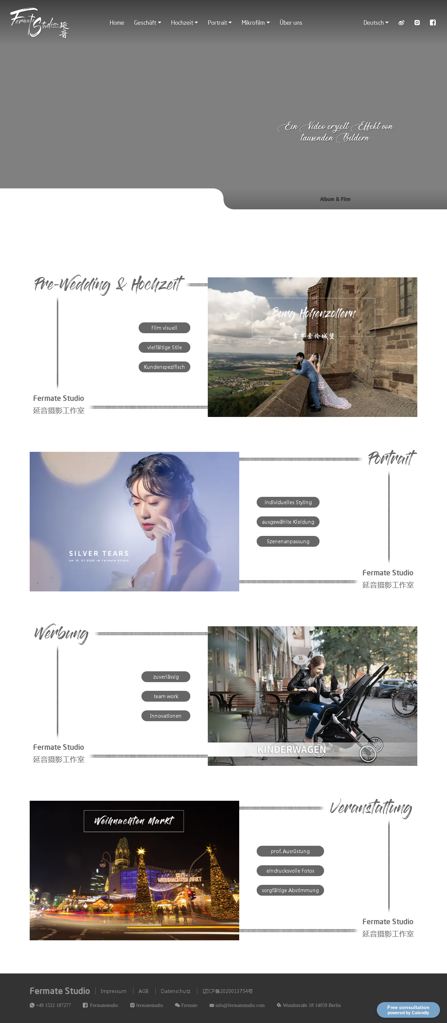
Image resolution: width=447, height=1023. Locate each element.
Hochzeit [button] (182, 22)
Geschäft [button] (145, 22)
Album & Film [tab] (335, 199)
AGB (144, 990)
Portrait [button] (217, 22)
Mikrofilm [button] (253, 22)
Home (117, 22)
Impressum (113, 990)
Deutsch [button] (374, 22)
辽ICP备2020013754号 (228, 990)
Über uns (291, 22)
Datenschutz (175, 990)
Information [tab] (112, 199)
